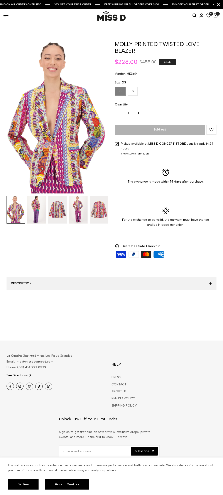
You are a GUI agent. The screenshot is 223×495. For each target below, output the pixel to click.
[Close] (217, 4)
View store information (135, 153)
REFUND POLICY (123, 398)
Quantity (121, 104)
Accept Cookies (67, 484)
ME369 (132, 74)
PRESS (116, 377)
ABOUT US (119, 391)
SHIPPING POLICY (124, 405)
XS (122, 92)
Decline (23, 484)
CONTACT (119, 384)
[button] (211, 130)
